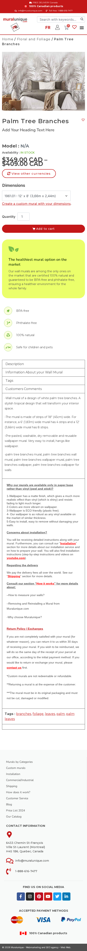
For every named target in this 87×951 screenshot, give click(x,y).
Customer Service (17, 798)
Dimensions (13, 185)
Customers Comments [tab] (23, 389)
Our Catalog (13, 817)
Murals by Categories (19, 762)
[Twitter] (57, 896)
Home (7, 39)
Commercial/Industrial (20, 780)
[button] (82, 27)
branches (23, 714)
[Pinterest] (39, 896)
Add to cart (45, 229)
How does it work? (18, 792)
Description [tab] (14, 364)
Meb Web (65, 947)
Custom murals (15, 768)
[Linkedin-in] (66, 896)
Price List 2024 (15, 810)
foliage (38, 714)
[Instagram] (30, 896)
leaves (50, 714)
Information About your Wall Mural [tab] (34, 372)
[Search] (82, 19)
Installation (13, 774)
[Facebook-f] (21, 896)
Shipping (11, 786)
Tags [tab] (9, 381)
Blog (9, 804)
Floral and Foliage (34, 39)
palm (60, 714)
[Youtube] (48, 896)
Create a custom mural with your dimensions (36, 204)
